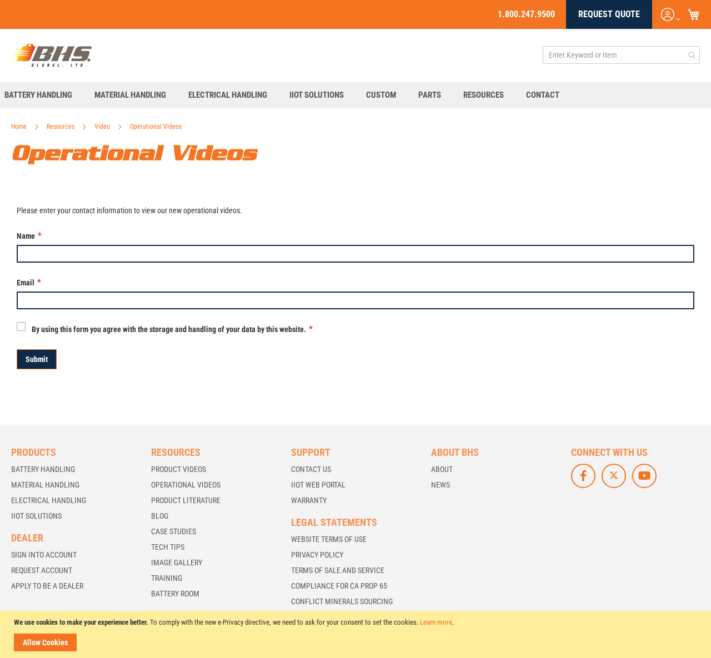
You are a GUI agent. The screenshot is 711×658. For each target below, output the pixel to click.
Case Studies (173, 531)
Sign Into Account (44, 554)
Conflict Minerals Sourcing (342, 601)
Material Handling (45, 484)
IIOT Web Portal (318, 484)
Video (103, 126)
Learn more (436, 622)
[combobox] (621, 55)
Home (19, 126)
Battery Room (175, 593)
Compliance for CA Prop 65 (339, 585)
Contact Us (311, 469)
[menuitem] (43, 95)
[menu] (355, 95)
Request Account (41, 570)
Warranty (309, 500)
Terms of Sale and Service (337, 570)
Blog (159, 515)
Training (166, 578)
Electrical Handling (48, 500)
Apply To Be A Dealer (47, 585)
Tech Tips (167, 547)
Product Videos (178, 469)
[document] (357, 634)
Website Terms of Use (329, 539)
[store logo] (52, 55)
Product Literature (186, 500)
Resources (61, 126)
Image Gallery (176, 562)
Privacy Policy (317, 554)
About (442, 469)
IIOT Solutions (36, 515)
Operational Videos (186, 484)
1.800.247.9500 (526, 14)
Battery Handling (43, 469)
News (440, 484)
